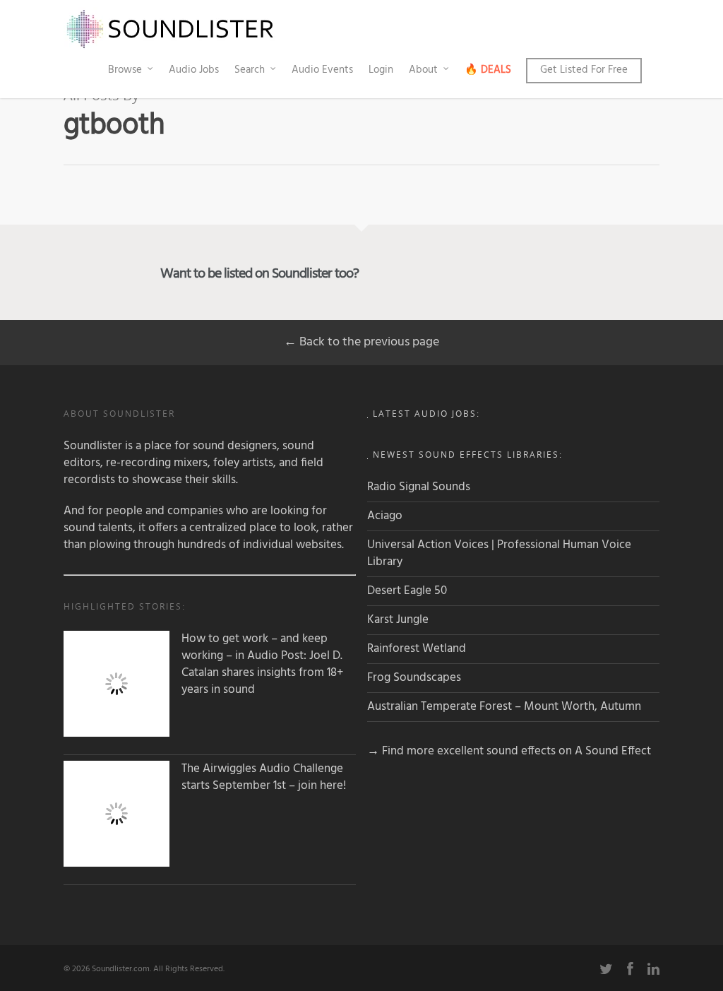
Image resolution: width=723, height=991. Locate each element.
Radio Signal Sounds (418, 487)
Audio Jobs (194, 69)
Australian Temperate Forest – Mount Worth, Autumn (504, 706)
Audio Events (322, 69)
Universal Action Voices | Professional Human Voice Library (499, 553)
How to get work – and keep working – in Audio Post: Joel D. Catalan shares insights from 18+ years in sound (262, 665)
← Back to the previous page (361, 342)
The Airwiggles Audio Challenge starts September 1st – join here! (263, 778)
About (423, 69)
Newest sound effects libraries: (468, 455)
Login (381, 69)
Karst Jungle (398, 619)
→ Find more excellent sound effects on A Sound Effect (509, 751)
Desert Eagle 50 (407, 590)
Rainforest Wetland (416, 648)
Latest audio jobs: (426, 414)
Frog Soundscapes (414, 677)
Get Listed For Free (584, 69)
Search (249, 69)
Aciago (384, 516)
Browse (125, 69)
